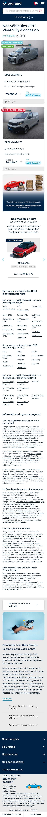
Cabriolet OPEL (23, 333)
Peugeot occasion (23, 511)
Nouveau (35, 364)
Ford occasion (21, 502)
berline (14, 447)
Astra (4, 351)
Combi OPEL (7, 325)
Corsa (19, 351)
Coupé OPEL (22, 337)
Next (44, 259)
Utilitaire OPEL (22, 310)
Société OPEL (37, 336)
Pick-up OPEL (22, 315)
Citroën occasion (33, 502)
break (20, 447)
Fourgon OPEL (8, 329)
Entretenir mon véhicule (21, 725)
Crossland (21, 355)
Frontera (20, 360)
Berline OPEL (22, 325)
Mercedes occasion (25, 515)
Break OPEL (21, 329)
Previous (3, 259)
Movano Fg (36, 360)
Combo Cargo (8, 366)
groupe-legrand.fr (34, 454)
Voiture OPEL (37, 307)
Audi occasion (11, 515)
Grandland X (21, 368)
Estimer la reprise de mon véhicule (22, 716)
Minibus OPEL (37, 321)
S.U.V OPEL (36, 332)
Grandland (21, 364)
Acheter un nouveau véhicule (19, 605)
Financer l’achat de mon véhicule (21, 707)
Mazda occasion (16, 504)
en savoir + (7, 698)
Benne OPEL (7, 315)
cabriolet (26, 447)
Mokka (34, 351)
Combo (5, 362)
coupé (32, 447)
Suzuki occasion (29, 504)
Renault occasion (9, 511)
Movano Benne (37, 355)
